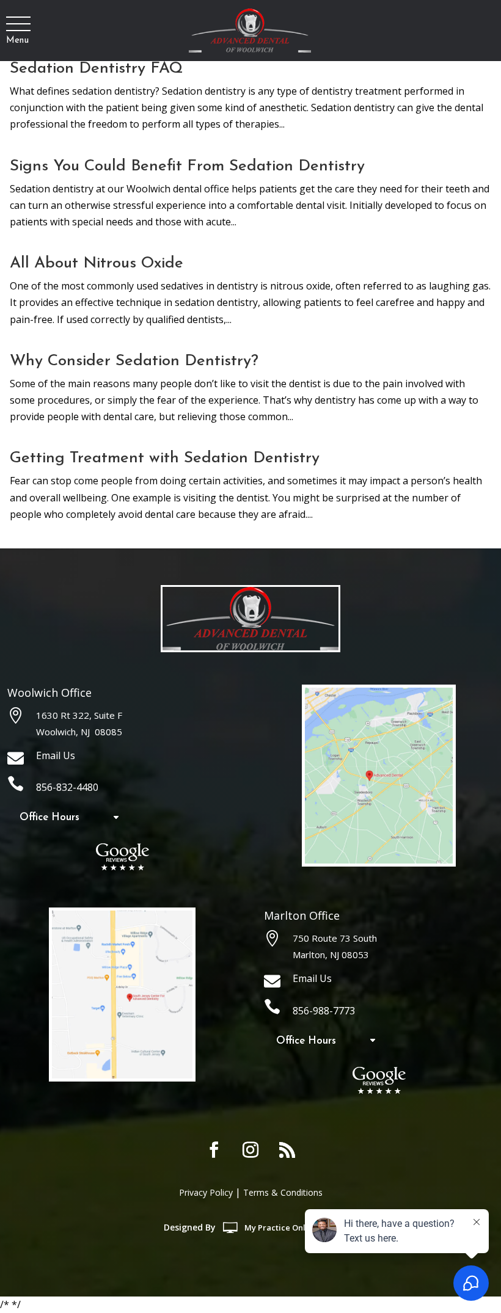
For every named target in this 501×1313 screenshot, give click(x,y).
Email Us (55, 755)
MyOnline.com (291, 1227)
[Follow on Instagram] (250, 1150)
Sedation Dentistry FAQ (96, 68)
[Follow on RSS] (287, 1150)
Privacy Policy (206, 1192)
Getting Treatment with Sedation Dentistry (165, 458)
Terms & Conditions (283, 1192)
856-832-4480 (67, 787)
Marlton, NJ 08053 (331, 954)
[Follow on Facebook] (214, 1150)
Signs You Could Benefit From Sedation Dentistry (187, 166)
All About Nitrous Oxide (96, 263)
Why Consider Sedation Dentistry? (134, 361)
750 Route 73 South (335, 938)
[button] (17, 24)
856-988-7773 (324, 1010)
